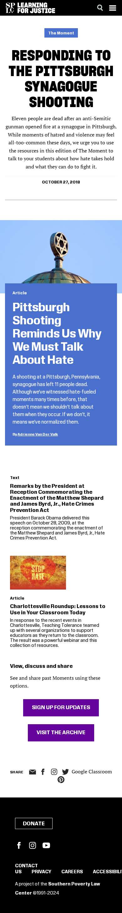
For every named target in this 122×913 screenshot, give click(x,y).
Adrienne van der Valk (38, 434)
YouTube (46, 845)
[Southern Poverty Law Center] (10, 8)
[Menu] (112, 8)
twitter (65, 772)
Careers (72, 872)
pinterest (61, 779)
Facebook (19, 845)
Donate (34, 823)
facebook (43, 772)
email (32, 772)
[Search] (100, 8)
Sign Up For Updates (61, 707)
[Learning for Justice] (36, 8)
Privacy (41, 872)
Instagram (54, 772)
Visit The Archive (61, 732)
